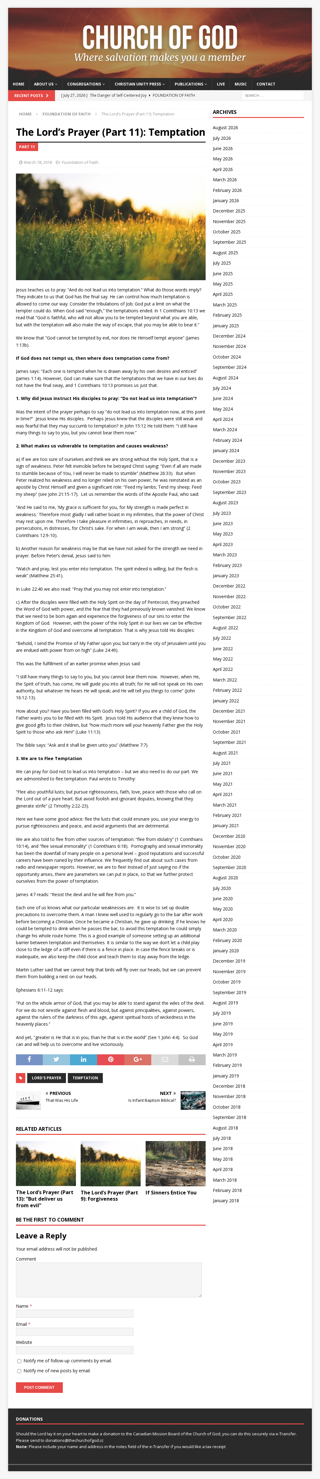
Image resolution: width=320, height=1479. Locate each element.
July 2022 (222, 638)
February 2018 (227, 1190)
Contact (266, 84)
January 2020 (226, 951)
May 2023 (223, 534)
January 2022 (226, 701)
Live (221, 84)
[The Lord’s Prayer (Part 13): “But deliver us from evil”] (46, 1163)
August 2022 (225, 628)
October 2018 (227, 1107)
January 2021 (226, 825)
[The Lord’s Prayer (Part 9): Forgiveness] (111, 1163)
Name (23, 1306)
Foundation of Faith (80, 162)
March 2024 (225, 429)
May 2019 (223, 1034)
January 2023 (226, 575)
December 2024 (229, 336)
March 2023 (225, 555)
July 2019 (222, 1013)
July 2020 (222, 888)
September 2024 (229, 367)
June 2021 (223, 773)
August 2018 (225, 1128)
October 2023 (227, 482)
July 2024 (222, 388)
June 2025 (223, 273)
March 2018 (225, 1180)
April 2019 (223, 1044)
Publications (189, 84)
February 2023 (227, 565)
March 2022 (225, 680)
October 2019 (227, 982)
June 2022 (223, 649)
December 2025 (229, 211)
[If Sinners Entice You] (176, 1163)
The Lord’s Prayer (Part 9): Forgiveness (109, 1196)
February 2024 (227, 440)
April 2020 (223, 919)
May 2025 (223, 284)
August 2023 (225, 502)
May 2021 (223, 784)
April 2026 (223, 169)
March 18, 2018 (38, 162)
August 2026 (225, 127)
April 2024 (223, 419)
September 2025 (229, 242)
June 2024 (223, 398)
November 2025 (229, 221)
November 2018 (229, 1096)
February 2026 (227, 190)
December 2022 (229, 586)
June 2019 (223, 1024)
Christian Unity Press (138, 84)
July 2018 (222, 1138)
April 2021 (223, 794)
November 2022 (229, 596)
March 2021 (225, 805)
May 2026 (223, 159)
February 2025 (227, 315)
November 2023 (229, 471)
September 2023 (229, 492)
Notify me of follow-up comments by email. (67, 1361)
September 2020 (229, 867)
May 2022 (223, 659)
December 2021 (229, 711)
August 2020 (225, 878)
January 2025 (226, 326)
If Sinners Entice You (171, 1192)
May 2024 (223, 409)
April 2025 (223, 294)
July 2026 (222, 138)
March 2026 (225, 180)
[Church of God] (160, 74)
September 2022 (229, 617)
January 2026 (226, 200)
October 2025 (227, 232)
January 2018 (226, 1200)
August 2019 (225, 1003)
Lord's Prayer (46, 1078)
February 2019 (227, 1065)
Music (241, 84)
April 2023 (223, 544)
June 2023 (223, 523)
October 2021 (227, 732)
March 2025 (225, 305)
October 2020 (227, 857)
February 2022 (227, 690)
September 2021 (229, 742)
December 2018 (229, 1086)
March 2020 (225, 930)
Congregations (84, 84)
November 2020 (229, 846)
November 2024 (229, 346)
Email (22, 1324)
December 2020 (229, 836)
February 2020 (227, 940)
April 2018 (223, 1169)
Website (24, 1342)
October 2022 (227, 607)
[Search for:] (273, 95)
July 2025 (222, 263)
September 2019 (229, 992)
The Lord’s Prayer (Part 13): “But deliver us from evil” (44, 1199)
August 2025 (225, 253)
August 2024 (225, 378)
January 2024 (226, 450)
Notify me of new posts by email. (57, 1371)
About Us (43, 84)
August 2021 (225, 753)
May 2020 (223, 909)
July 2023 (222, 513)
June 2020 (223, 898)
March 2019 (225, 1055)
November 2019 (229, 971)
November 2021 (229, 721)
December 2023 (229, 461)
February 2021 (227, 815)
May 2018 (223, 1159)
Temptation (85, 1078)
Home (18, 84)
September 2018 (229, 1117)
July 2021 (222, 763)
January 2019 (226, 1076)
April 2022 (223, 669)
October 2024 (227, 357)
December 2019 (229, 961)
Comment (26, 1259)
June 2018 (223, 1148)
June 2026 (223, 148)
